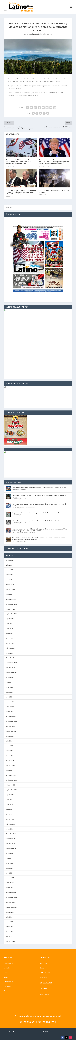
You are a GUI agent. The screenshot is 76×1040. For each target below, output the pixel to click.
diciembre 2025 (11, 599)
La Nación (36, 34)
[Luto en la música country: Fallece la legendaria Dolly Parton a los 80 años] (8, 522)
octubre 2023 (10, 726)
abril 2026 (9, 580)
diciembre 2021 (11, 834)
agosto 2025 (10, 619)
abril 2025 (9, 638)
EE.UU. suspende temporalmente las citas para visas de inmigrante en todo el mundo (39, 505)
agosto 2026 (10, 560)
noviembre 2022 (11, 780)
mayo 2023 (9, 751)
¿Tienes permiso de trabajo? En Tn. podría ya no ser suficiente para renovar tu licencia (39, 496)
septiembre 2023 (11, 731)
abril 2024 (9, 697)
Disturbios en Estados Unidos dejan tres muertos (54, 191)
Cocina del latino (45, 972)
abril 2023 (9, 756)
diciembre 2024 (11, 658)
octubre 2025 (10, 609)
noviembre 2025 (11, 604)
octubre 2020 (10, 902)
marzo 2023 (10, 760)
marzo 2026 (10, 585)
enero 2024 (9, 712)
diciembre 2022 (11, 775)
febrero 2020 (10, 941)
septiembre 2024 (11, 672)
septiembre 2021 (11, 848)
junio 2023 (9, 746)
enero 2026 (9, 594)
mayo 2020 (9, 927)
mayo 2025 (9, 633)
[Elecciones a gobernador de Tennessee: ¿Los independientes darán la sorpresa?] (8, 488)
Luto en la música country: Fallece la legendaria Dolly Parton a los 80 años (37, 521)
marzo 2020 (10, 936)
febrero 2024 (10, 707)
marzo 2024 (10, 702)
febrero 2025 (10, 648)
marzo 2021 (10, 878)
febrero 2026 (10, 589)
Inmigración (23, 508)
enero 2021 (9, 888)
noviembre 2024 (11, 663)
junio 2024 (9, 687)
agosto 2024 (10, 677)
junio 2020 (9, 922)
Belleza (42, 968)
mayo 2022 (9, 809)
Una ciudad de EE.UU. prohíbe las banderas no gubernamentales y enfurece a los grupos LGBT (18, 161)
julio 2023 (9, 741)
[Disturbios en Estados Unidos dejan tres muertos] (54, 178)
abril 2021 (9, 873)
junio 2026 (9, 570)
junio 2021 (9, 863)
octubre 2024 (10, 668)
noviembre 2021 (11, 839)
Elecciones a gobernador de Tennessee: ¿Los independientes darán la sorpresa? (39, 487)
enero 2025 (9, 653)
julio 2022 (9, 800)
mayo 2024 (9, 692)
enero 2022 (9, 829)
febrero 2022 (10, 824)
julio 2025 (9, 624)
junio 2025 (9, 629)
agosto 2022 (10, 795)
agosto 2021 (10, 853)
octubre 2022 (10, 785)
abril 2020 (9, 932)
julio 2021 (9, 858)
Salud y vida (43, 963)
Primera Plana (24, 499)
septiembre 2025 (11, 614)
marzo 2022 (10, 819)
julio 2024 (9, 682)
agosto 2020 (10, 912)
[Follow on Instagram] (70, 1037)
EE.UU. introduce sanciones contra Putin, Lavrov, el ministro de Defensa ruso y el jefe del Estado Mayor (21, 192)
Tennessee (23, 489)
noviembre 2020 (11, 897)
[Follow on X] (66, 1037)
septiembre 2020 (11, 907)
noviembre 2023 (11, 721)
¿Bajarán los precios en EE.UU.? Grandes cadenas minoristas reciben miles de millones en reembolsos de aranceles (38, 539)
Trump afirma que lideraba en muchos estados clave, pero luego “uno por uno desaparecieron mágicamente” (54, 161)
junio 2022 (9, 804)
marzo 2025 (10, 643)
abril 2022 (9, 814)
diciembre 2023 (11, 716)
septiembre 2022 (11, 790)
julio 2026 (9, 565)
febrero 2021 (10, 883)
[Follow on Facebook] (62, 1037)
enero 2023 (9, 770)
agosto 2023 (10, 736)
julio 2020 (9, 917)
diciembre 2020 (11, 892)
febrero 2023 (10, 765)
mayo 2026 (9, 575)
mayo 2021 (9, 868)
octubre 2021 (10, 844)
